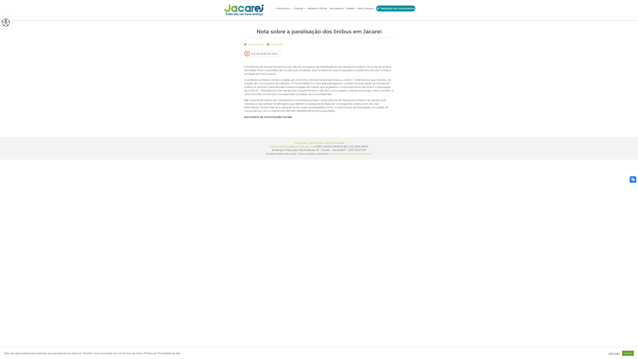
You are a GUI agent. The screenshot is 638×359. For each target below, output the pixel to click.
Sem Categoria (256, 44)
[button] (6, 22)
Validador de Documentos (397, 8)
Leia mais (614, 353)
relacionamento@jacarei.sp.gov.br (291, 146)
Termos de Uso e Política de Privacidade (319, 142)
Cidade (299, 8)
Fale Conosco (365, 8)
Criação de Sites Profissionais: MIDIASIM (350, 154)
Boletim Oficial (317, 8)
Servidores (336, 8)
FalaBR (350, 8)
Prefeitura (283, 8)
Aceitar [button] (628, 353)
